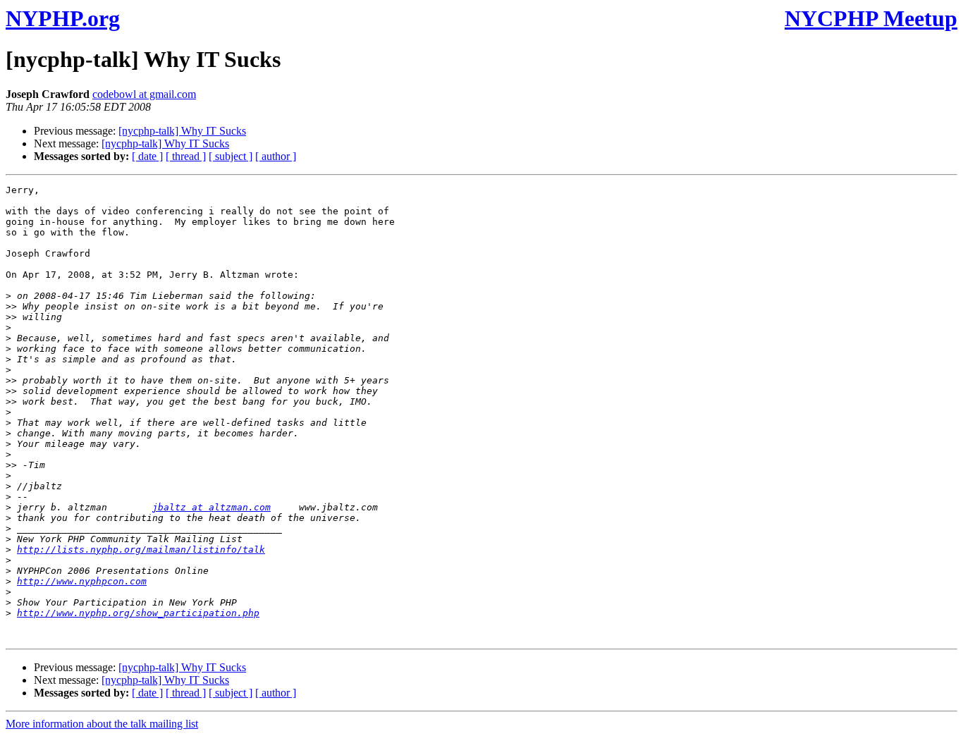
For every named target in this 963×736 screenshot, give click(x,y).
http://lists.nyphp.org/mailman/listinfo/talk (141, 549)
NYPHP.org (63, 18)
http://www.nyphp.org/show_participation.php (138, 613)
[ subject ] (230, 156)
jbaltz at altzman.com (211, 507)
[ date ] (147, 156)
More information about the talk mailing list (102, 724)
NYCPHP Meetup (871, 18)
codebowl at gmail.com (144, 94)
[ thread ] (186, 156)
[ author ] (275, 156)
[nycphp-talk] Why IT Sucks (182, 131)
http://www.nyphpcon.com (82, 581)
